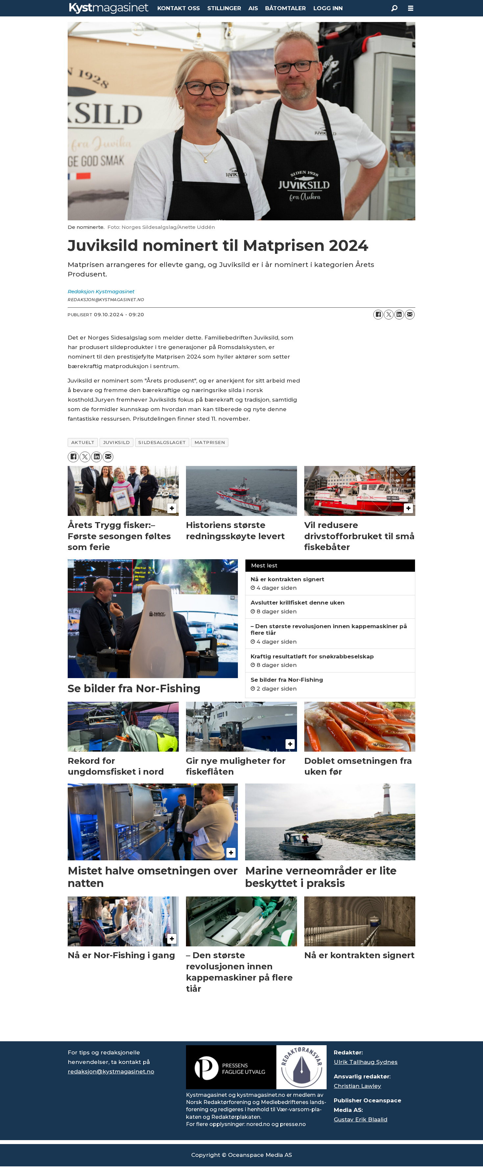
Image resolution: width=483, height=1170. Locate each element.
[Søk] (394, 8)
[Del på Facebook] (378, 315)
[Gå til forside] (109, 8)
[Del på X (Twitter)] (389, 315)
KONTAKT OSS (178, 8)
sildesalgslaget (162, 442)
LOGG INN (328, 8)
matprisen (210, 442)
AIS (253, 8)
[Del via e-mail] (410, 315)
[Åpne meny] (410, 8)
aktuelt (83, 442)
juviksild (116, 442)
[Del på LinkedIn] (399, 315)
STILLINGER (224, 8)
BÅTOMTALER (285, 8)
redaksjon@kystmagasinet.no (111, 1071)
